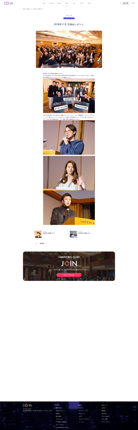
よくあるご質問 (104, 419)
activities (59, 3)
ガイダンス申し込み (69, 275)
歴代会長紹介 (58, 416)
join (74, 3)
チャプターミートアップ (69, 18)
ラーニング (81, 422)
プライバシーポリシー (105, 422)
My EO (80, 416)
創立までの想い (59, 408)
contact (89, 3)
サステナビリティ (59, 419)
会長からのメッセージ (60, 410)
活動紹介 (80, 405)
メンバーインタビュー (60, 424)
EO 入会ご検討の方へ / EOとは (62, 427)
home (44, 3)
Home (24, 9)
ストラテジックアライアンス (84, 419)
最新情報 (103, 410)
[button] (133, 3)
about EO (51, 3)
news (81, 3)
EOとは (56, 405)
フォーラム (81, 408)
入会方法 (103, 408)
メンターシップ (82, 413)
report (66, 3)
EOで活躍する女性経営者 (61, 422)
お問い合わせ (104, 413)
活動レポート (29, 9)
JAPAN (124, 3)
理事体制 (58, 413)
